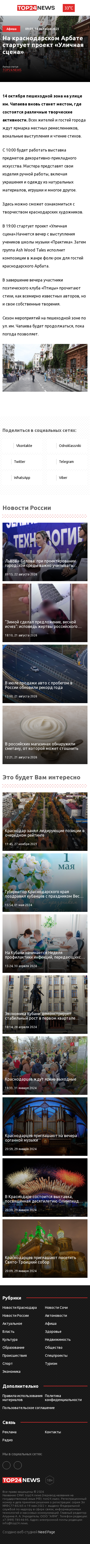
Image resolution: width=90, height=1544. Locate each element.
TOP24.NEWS (11, 69)
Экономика (11, 1372)
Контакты (53, 1432)
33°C (68, 8)
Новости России (15, 1316)
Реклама (9, 1432)
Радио (7, 1440)
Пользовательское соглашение (28, 1408)
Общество (53, 1348)
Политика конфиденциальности (63, 1398)
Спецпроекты (56, 1356)
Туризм (51, 1364)
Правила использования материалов (22, 1398)
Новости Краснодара (19, 1308)
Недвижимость (58, 1340)
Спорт (7, 1364)
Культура (10, 1340)
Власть (8, 1332)
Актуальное (12, 1324)
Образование (13, 1348)
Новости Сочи (56, 1308)
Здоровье (53, 1332)
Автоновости (56, 1316)
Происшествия (14, 1356)
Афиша (50, 1324)
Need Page (46, 1532)
